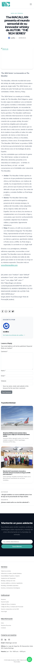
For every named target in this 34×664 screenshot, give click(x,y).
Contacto (3, 628)
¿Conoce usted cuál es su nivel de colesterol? (14, 502)
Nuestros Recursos (6, 625)
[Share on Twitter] (12, 311)
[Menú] (31, 4)
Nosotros (3, 599)
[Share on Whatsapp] (6, 311)
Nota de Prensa (17, 13)
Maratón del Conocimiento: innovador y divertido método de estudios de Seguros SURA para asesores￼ (16, 472)
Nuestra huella (5, 602)
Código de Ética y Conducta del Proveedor (12, 606)
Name (3, 370)
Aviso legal (4, 611)
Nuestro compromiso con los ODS (10, 609)
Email (3, 376)
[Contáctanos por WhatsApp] (29, 659)
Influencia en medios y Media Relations (11, 573)
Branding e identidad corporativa (9, 585)
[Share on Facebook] (2, 311)
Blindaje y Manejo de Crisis (8, 580)
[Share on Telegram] (9, 311)
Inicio (2, 623)
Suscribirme (17, 546)
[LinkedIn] (5, 639)
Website (3, 381)
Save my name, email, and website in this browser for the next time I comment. (15, 387)
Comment (4, 351)
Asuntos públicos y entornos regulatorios (12, 583)
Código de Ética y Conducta (8, 604)
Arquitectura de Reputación (8, 578)
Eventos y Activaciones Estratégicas (10, 588)
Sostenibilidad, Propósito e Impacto (10, 576)
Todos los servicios (6, 571)
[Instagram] (2, 639)
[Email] (9, 639)
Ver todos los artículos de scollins (13, 335)
